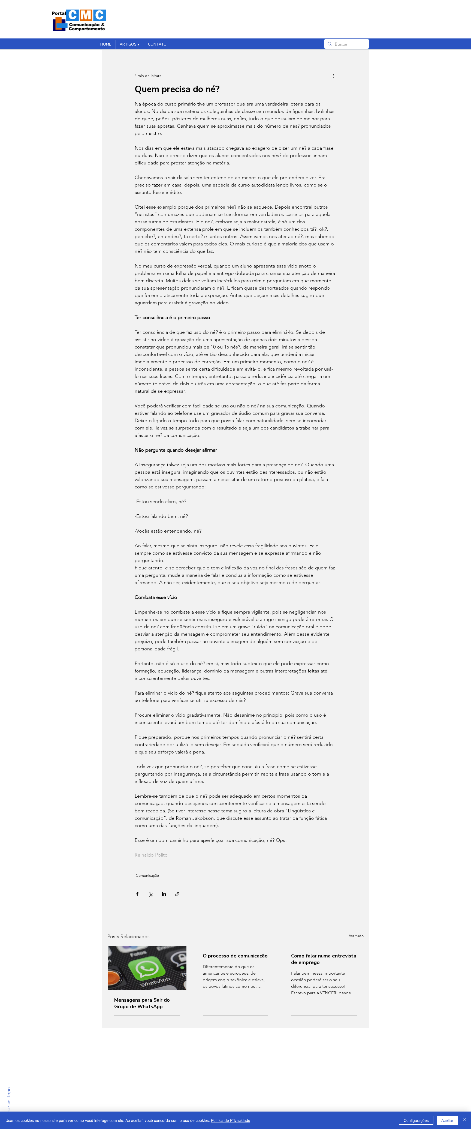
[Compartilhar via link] (177, 894)
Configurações (416, 1120)
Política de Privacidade (230, 1120)
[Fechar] (464, 1120)
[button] (129, 44)
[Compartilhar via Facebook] (137, 894)
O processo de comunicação (235, 956)
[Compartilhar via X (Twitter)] (150, 894)
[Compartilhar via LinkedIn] (164, 894)
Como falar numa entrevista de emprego (323, 959)
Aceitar (447, 1120)
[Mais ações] (333, 75)
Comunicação (147, 875)
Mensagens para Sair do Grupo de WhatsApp (142, 1003)
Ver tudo (356, 935)
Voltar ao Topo (9, 1103)
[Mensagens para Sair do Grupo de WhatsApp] (147, 968)
